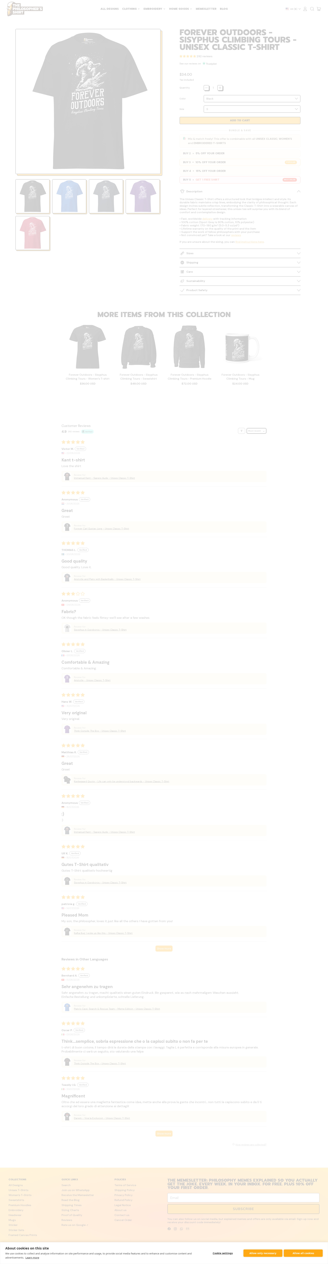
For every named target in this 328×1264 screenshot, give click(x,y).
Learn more (32, 1257)
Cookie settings (223, 1253)
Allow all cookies (303, 1253)
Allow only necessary (262, 1253)
